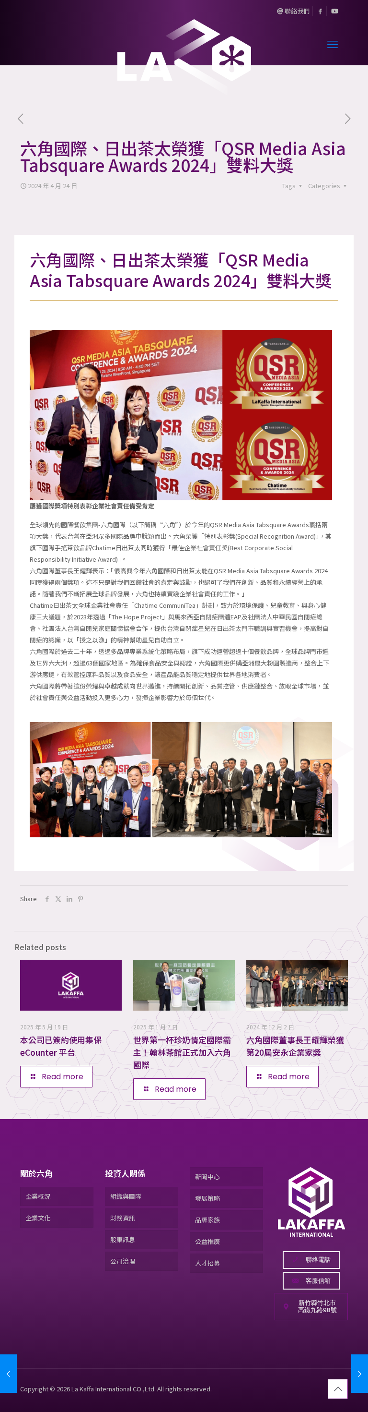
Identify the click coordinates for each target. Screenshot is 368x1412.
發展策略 (207, 1198)
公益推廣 (207, 1241)
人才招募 (207, 1262)
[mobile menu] (332, 43)
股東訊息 (122, 1239)
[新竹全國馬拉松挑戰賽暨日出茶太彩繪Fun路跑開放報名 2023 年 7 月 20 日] (8, 1373)
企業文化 (37, 1217)
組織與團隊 (125, 1196)
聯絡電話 (318, 1259)
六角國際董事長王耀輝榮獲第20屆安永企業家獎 (295, 1046)
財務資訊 (122, 1217)
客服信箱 (318, 1280)
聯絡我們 (296, 10)
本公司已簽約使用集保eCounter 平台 (61, 1046)
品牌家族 (207, 1219)
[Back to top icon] (338, 1389)
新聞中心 (207, 1176)
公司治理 (122, 1261)
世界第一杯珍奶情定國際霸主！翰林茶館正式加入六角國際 (182, 1052)
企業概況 (37, 1196)
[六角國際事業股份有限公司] (184, 43)
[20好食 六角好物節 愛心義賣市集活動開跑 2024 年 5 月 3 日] (359, 1373)
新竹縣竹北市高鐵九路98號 (317, 1306)
